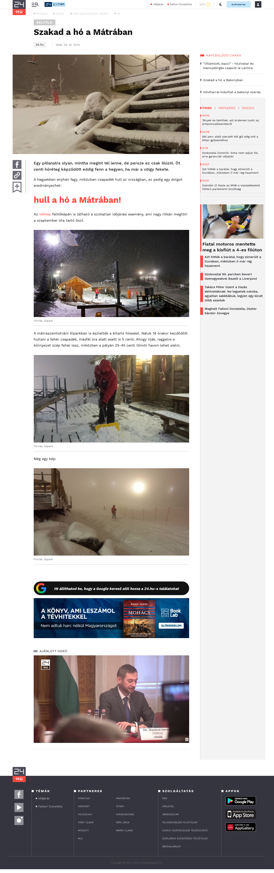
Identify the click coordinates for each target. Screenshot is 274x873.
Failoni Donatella (181, 4)
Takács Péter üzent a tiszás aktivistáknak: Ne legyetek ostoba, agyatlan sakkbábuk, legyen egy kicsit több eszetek (234, 293)
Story (120, 806)
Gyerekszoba (125, 814)
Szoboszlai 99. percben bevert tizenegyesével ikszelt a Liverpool (231, 276)
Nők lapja (122, 822)
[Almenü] (35, 4)
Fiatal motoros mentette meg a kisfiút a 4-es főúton (232, 247)
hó (118, 13)
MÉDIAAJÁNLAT (171, 846)
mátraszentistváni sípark (90, 13)
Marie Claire (124, 830)
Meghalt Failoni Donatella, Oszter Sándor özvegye (231, 311)
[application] (111, 699)
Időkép (45, 214)
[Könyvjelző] (17, 187)
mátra (60, 13)
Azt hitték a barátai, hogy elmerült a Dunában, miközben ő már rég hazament (233, 261)
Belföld (45, 22)
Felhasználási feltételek (180, 822)
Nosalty (83, 830)
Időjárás (158, 4)
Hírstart (84, 806)
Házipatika (123, 798)
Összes (248, 108)
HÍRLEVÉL (168, 806)
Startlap (84, 798)
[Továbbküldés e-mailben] (17, 175)
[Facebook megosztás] (17, 164)
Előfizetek (239, 4)
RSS (164, 798)
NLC (80, 838)
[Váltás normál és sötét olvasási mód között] (220, 4)
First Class (85, 822)
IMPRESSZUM (170, 814)
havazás (41, 13)
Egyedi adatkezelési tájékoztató (185, 830)
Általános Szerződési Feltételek (185, 838)
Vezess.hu (85, 814)
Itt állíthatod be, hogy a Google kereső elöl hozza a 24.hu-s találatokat (116, 588)
